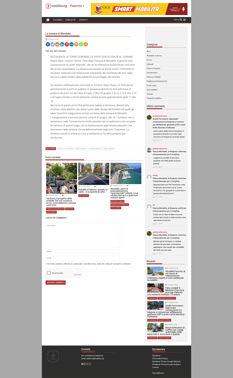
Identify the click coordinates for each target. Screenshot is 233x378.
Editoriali (150, 64)
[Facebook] (48, 44)
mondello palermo (95, 148)
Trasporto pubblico (154, 98)
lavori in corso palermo (66, 148)
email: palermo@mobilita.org (92, 358)
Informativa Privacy (160, 358)
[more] (86, 44)
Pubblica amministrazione (55, 209)
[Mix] (76, 44)
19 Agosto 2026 (172, 285)
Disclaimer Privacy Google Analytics (166, 364)
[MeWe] (71, 44)
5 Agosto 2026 (172, 324)
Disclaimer (156, 356)
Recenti (151, 261)
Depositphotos (158, 373)
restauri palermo (108, 148)
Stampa (150, 94)
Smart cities (70, 209)
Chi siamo (57, 20)
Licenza (155, 367)
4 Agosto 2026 (53, 195)
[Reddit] (57, 44)
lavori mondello (81, 148)
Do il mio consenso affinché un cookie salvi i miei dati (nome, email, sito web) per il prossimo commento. (89, 264)
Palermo (76, 6)
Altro (149, 51)
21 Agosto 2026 (172, 268)
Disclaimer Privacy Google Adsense (166, 361)
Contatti (83, 20)
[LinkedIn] (62, 44)
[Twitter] (52, 44)
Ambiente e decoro (117, 201)
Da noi (149, 60)
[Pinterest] (67, 44)
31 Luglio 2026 (85, 186)
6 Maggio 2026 (117, 186)
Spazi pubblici (50, 148)
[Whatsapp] (81, 44)
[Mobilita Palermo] (48, 19)
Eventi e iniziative (153, 68)
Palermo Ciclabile (153, 77)
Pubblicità (70, 20)
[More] (86, 44)
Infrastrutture (152, 73)
